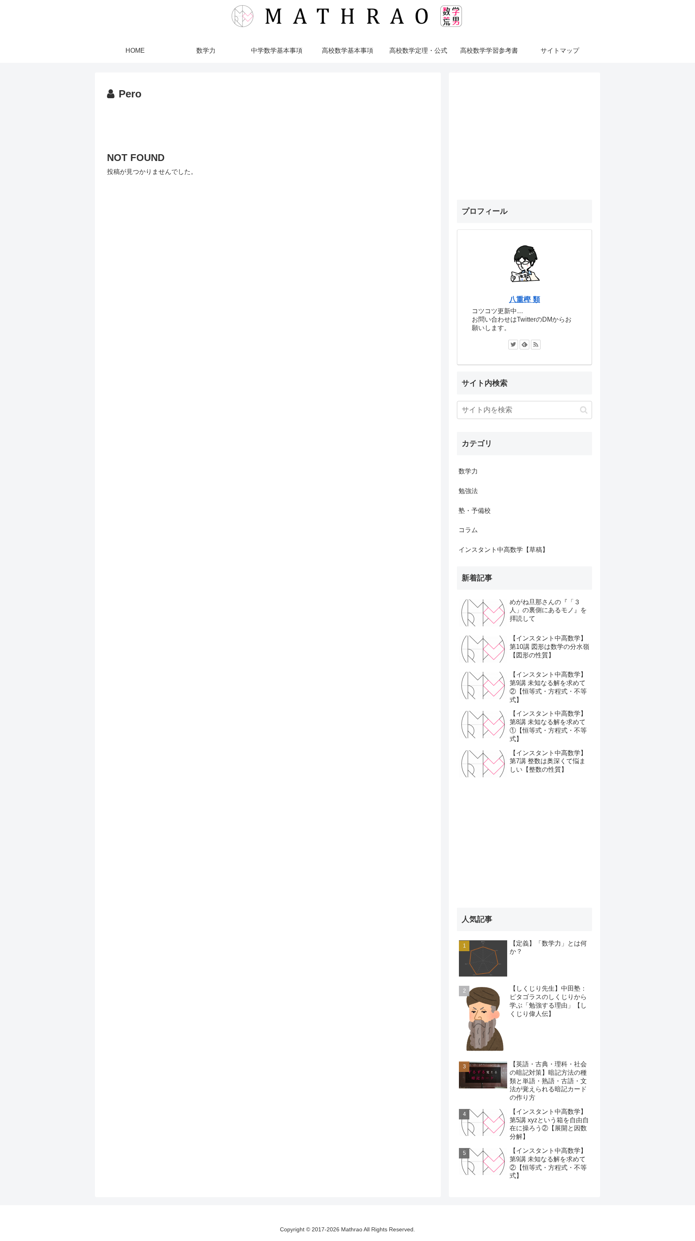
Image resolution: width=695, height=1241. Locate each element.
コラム (468, 530)
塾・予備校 (475, 510)
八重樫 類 (524, 299)
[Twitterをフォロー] (513, 344)
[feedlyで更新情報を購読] (524, 344)
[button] (584, 410)
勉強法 (468, 490)
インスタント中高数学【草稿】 (504, 549)
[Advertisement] (268, 125)
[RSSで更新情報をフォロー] (536, 344)
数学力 (468, 471)
